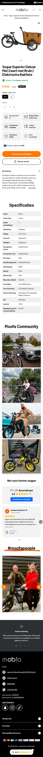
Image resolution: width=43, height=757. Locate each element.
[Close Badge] (33, 750)
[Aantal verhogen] (14, 107)
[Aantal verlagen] (5, 107)
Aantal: (4, 102)
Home (6, 16)
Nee (5, 96)
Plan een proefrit (23, 161)
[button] (2, 522)
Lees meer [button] (9, 527)
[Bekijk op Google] (7, 511)
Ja (11, 96)
